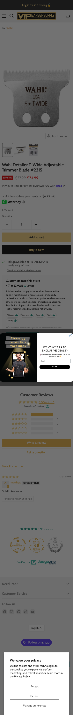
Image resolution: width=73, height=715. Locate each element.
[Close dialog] (70, 335)
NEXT (54, 367)
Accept (35, 686)
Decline (34, 696)
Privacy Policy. (22, 676)
